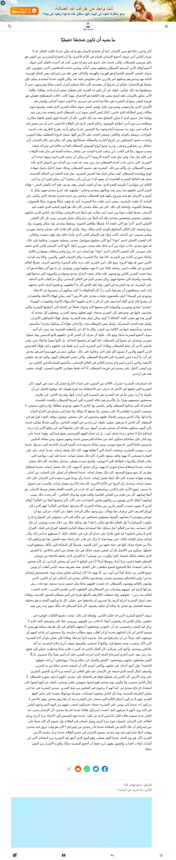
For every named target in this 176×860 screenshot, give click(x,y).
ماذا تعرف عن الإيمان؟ (131, 790)
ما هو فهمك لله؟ (132, 784)
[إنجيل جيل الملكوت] (88, 26)
